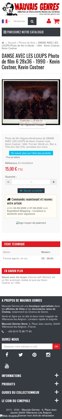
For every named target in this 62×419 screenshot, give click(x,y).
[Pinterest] (34, 354)
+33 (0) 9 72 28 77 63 (20, 331)
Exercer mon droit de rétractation (36, 415)
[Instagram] (48, 354)
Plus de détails (13, 157)
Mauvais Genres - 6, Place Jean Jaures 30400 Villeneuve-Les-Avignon (33, 411)
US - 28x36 (47, 258)
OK (56, 346)
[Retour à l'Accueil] (3, 42)
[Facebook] (7, 354)
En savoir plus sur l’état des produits (31, 153)
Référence (11, 163)
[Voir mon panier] (56, 21)
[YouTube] (7, 365)
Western (45, 252)
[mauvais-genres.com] (31, 8)
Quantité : (11, 176)
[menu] (49, 21)
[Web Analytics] (9, 415)
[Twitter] (21, 354)
